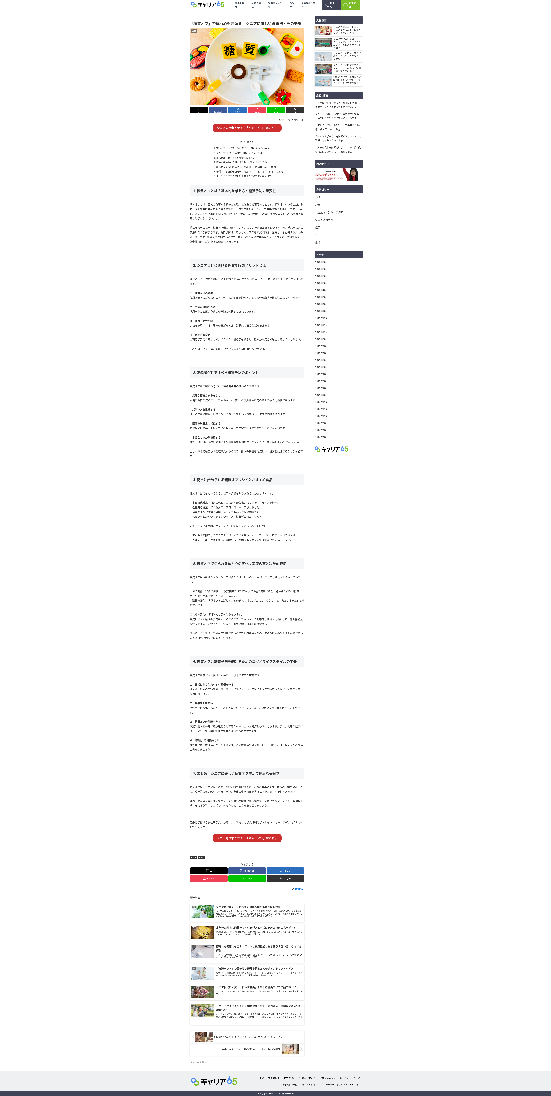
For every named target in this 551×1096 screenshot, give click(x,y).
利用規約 (295, 1084)
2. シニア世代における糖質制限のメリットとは (238, 153)
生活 (202, 857)
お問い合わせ (329, 1084)
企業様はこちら (308, 5)
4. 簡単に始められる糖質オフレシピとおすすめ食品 (240, 162)
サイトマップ (355, 1084)
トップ (260, 1077)
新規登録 (352, 5)
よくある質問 (342, 1084)
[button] (295, 110)
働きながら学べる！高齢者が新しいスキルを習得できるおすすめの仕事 (338, 138)
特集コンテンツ (275, 5)
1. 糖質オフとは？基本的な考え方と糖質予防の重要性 (241, 148)
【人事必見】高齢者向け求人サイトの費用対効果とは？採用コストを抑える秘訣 (338, 149)
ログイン (333, 5)
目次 (242, 142)
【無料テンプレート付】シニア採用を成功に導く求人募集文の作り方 (338, 127)
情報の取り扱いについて (311, 1084)
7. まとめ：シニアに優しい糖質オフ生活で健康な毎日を (242, 176)
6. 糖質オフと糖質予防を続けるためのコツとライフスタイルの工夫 (248, 171)
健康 (194, 857)
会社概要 (286, 1084)
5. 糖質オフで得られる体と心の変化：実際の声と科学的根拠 (245, 167)
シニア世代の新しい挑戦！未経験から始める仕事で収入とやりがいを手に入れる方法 (338, 116)
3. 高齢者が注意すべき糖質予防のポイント (235, 157)
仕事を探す (239, 5)
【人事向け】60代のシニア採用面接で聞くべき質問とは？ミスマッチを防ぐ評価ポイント (338, 105)
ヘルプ (291, 5)
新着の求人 (256, 5)
